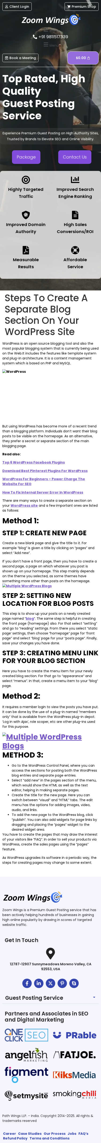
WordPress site (24, 505)
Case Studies (30, 1133)
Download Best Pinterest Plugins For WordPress (45, 470)
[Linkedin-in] (38, 983)
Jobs (72, 1133)
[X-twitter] (50, 983)
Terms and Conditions (50, 1138)
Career (9, 1133)
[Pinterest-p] (62, 983)
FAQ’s (83, 1133)
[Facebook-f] (27, 983)
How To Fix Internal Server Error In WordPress (42, 492)
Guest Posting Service (34, 998)
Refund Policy (15, 1138)
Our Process (55, 1133)
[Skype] (74, 983)
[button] (50, 29)
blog (30, 618)
